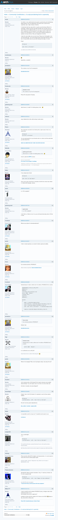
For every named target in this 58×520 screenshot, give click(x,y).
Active (46, 10)
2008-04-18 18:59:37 (25, 220)
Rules (9, 8)
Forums (35, 2)
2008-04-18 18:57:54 (25, 205)
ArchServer (23, 417)
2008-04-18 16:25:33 (25, 19)
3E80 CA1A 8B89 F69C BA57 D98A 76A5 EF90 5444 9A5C (33, 142)
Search (12, 8)
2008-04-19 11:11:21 (25, 431)
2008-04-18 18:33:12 (25, 116)
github (24, 406)
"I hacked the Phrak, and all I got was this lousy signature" (32, 483)
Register (17, 8)
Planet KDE (23, 501)
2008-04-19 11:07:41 (25, 411)
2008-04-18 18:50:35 (25, 188)
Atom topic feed (50, 513)
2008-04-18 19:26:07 (25, 241)
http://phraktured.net (25, 71)
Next (20, 17)
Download (54, 2)
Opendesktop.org (29, 501)
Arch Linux (7, 2)
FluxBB (52, 515)
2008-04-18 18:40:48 (25, 148)
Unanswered (51, 10)
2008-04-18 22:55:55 (25, 316)
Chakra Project (37, 501)
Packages (30, 2)
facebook (28, 406)
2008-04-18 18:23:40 (25, 86)
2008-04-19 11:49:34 (25, 453)
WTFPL (30, 156)
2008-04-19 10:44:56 (25, 391)
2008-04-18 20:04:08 (25, 282)
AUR (51, 2)
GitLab (42, 2)
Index (5, 8)
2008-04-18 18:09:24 (25, 55)
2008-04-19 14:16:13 (25, 469)
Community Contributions (17, 14)
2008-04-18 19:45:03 (25, 261)
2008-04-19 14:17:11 (25, 488)
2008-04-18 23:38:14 (25, 337)
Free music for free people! (26, 161)
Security (47, 2)
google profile (33, 406)
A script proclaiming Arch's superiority (37, 14)
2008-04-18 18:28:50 (25, 104)
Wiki (39, 2)
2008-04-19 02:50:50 (25, 359)
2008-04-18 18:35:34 (25, 127)
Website (7, 80)
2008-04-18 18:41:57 (25, 170)
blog (22, 406)
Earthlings (34, 161)
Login (21, 8)
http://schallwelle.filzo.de (36, 267)
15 (16, 17)
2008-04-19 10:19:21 (25, 379)
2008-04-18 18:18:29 (25, 65)
